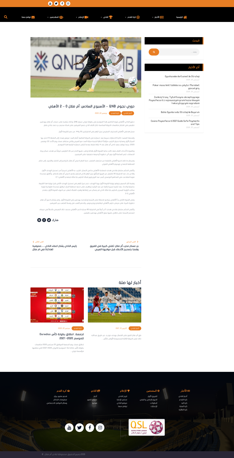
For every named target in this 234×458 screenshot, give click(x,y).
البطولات (153, 403)
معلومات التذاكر (60, 400)
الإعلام (81, 17)
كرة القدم (132, 17)
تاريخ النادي (122, 396)
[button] (6, 17)
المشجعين (54, 17)
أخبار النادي (128, 113)
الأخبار (157, 17)
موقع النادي (122, 403)
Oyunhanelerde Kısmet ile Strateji (182, 76)
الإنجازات (154, 406)
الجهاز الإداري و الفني (148, 400)
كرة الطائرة (183, 410)
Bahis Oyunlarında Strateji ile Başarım (180, 112)
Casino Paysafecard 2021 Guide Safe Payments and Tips (175, 122)
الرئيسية (179, 17)
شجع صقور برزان (60, 396)
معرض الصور (92, 400)
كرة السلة (183, 406)
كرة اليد (184, 403)
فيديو (94, 403)
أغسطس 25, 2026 (192, 107)
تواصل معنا (26, 17)
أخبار (95, 396)
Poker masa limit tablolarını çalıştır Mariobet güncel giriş (176, 87)
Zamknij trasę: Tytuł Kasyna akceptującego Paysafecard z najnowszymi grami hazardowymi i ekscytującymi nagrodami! (174, 100)
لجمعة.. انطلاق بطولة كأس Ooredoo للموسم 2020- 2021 (62, 336)
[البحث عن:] (174, 52)
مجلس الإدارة (122, 400)
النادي (105, 17)
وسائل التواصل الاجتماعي (57, 403)
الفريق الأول (152, 396)
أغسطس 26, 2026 (192, 80)
